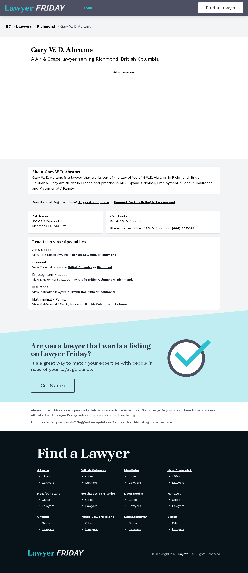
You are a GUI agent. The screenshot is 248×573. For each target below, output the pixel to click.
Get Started (53, 385)
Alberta (43, 470)
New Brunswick (179, 470)
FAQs (88, 8)
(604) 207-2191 (183, 228)
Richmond (46, 26)
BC (8, 26)
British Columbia (84, 255)
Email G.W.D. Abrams (125, 221)
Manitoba (131, 470)
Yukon (172, 517)
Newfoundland (49, 493)
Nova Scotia (133, 493)
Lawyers (24, 26)
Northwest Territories (98, 493)
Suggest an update (93, 202)
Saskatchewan (136, 517)
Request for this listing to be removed (144, 202)
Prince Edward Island (98, 517)
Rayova (183, 554)
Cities (46, 476)
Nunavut (174, 493)
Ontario (43, 517)
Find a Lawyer (221, 7)
